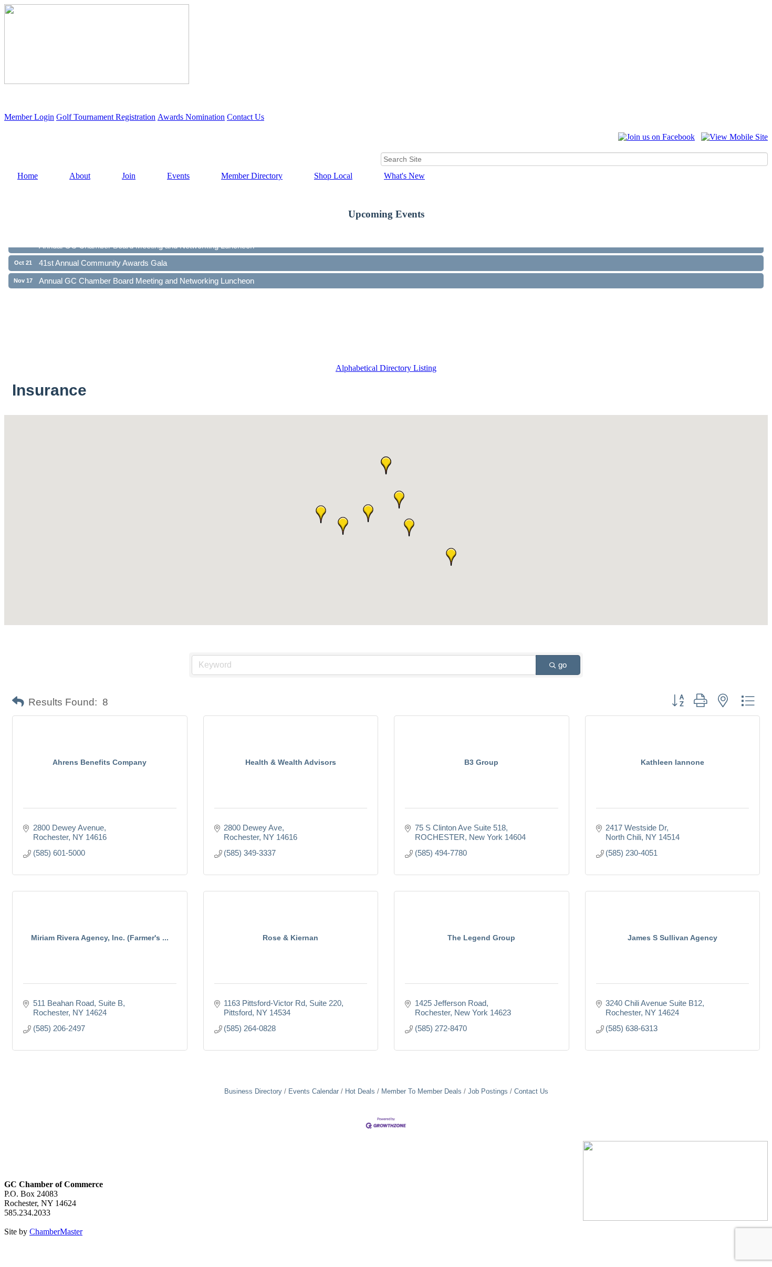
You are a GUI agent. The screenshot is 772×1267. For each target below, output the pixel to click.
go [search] (562, 664)
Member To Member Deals (421, 1091)
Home (27, 175)
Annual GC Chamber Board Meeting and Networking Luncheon (146, 272)
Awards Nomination (191, 116)
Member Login (29, 116)
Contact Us (245, 116)
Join (128, 175)
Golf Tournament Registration (105, 116)
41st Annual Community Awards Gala (103, 254)
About (79, 175)
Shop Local (333, 175)
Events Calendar (313, 1091)
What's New (404, 175)
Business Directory (253, 1091)
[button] (451, 557)
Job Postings (488, 1091)
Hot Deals (360, 1091)
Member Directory (252, 175)
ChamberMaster (55, 1231)
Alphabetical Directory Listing (386, 368)
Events (178, 175)
